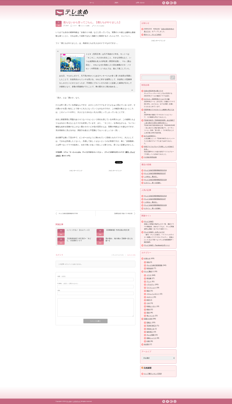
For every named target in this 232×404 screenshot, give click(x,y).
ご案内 (116, 2)
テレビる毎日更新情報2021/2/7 (155, 173)
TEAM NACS (151, 326)
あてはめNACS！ (150, 136)
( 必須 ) (62, 276)
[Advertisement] (76, 188)
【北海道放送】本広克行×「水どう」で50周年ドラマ (78, 239)
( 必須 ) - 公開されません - (68, 283)
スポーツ (150, 297)
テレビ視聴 (150, 335)
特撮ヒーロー (151, 306)
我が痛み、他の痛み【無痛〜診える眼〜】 (119, 239)
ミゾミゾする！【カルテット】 (78, 230)
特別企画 (150, 268)
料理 (148, 300)
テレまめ (69, 401)
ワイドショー (151, 288)
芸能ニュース (151, 338)
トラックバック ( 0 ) (117, 255)
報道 (148, 291)
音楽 (148, 312)
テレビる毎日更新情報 (154, 265)
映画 (148, 309)
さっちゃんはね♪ (99, 25)
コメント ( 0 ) (131, 255)
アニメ (149, 281)
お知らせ (147, 258)
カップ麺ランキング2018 (153, 374)
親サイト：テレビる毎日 (152, 34)
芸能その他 (148, 319)
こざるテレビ (77, 401)
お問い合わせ (140, 2)
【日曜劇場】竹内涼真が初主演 (117, 230)
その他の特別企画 (150, 157)
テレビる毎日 (148, 221)
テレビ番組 (148, 271)
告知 (148, 262)
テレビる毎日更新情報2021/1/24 (155, 180)
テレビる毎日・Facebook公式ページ (157, 245)
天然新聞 (147, 368)
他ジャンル (150, 316)
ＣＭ (148, 303)
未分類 (146, 344)
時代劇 (149, 278)
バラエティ (150, 284)
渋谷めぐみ (150, 329)
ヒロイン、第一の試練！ (152, 183)
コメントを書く (85, 25)
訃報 (148, 341)
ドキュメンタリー (153, 294)
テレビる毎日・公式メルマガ (154, 232)
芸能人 (149, 322)
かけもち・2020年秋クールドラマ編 (156, 99)
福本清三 (150, 332)
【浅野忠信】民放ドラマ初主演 (123, 213)
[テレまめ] (72, 15)
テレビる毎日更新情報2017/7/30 (68, 213)
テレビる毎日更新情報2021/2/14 (155, 170)
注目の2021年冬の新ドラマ (153, 91)
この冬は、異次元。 (151, 177)
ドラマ (75, 25)
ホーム (92, 2)
